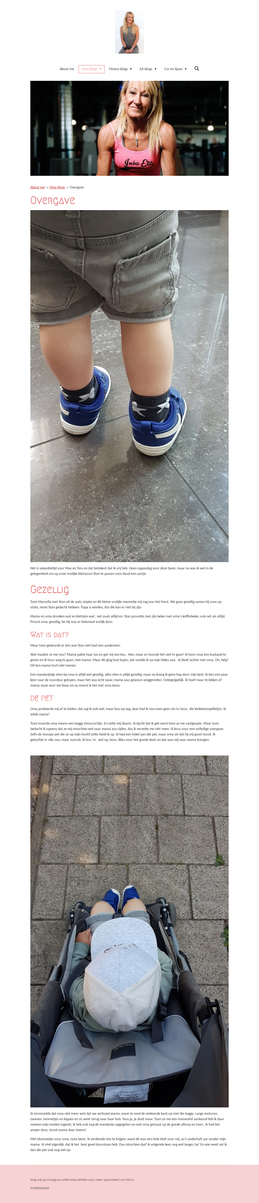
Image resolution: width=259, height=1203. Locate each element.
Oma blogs (57, 188)
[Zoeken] (196, 68)
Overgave (77, 188)
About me (37, 188)
